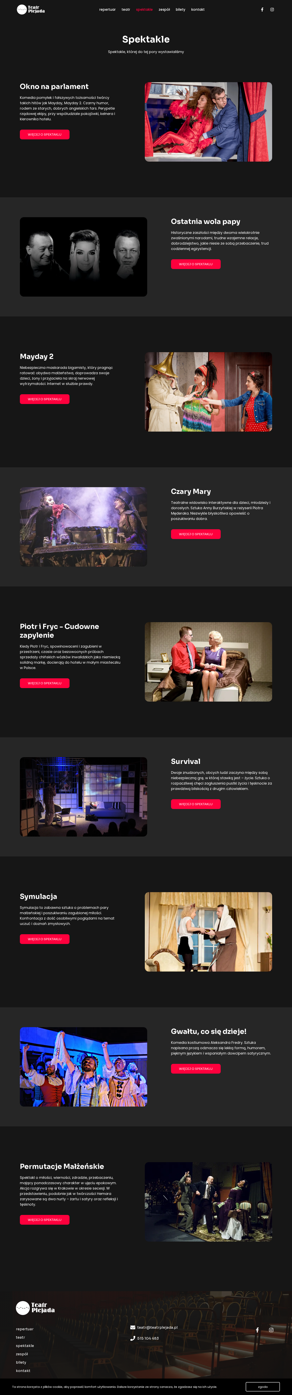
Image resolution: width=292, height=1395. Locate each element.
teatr (20, 1337)
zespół (22, 1354)
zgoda (263, 1387)
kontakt (23, 1371)
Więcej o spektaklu (45, 134)
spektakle (25, 1346)
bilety (21, 1362)
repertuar (25, 1329)
